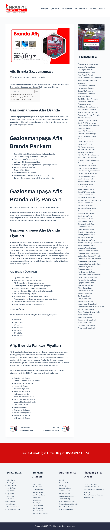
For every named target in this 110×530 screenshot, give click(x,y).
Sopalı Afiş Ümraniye (85, 128)
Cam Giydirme (66, 8)
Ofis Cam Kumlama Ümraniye (88, 160)
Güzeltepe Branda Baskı (86, 224)
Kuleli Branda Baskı (85, 211)
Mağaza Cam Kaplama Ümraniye (89, 256)
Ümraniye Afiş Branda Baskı (88, 64)
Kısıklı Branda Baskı (85, 216)
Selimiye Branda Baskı (86, 189)
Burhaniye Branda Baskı (86, 235)
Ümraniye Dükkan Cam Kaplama (89, 259)
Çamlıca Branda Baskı (86, 229)
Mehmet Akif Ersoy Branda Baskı (89, 200)
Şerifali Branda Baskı (85, 293)
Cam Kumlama (79, 8)
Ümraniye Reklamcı (85, 269)
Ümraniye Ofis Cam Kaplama (88, 253)
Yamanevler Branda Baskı (87, 280)
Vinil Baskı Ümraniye (85, 96)
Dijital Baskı (54, 8)
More (100, 8)
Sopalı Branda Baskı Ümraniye (88, 126)
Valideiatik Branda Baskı (86, 181)
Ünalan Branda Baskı (85, 184)
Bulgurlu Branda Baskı (85, 237)
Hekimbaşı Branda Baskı (86, 325)
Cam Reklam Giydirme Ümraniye (89, 171)
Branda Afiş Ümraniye (85, 91)
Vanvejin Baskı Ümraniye (86, 152)
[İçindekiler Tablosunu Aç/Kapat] (35, 91)
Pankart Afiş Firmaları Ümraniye (89, 115)
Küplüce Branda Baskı (85, 203)
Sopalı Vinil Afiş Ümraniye (87, 123)
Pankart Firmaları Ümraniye (87, 120)
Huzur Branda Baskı (85, 323)
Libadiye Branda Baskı (86, 179)
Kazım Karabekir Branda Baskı (89, 312)
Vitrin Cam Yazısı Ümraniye (87, 157)
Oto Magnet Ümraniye (85, 70)
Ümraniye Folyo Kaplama (87, 248)
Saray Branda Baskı (85, 299)
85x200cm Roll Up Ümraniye (88, 107)
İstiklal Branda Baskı (85, 315)
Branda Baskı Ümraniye (86, 94)
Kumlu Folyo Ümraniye (86, 163)
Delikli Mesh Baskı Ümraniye (88, 99)
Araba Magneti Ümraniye (86, 72)
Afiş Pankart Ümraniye (86, 139)
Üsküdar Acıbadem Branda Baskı (89, 275)
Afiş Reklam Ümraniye (86, 147)
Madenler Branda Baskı (86, 309)
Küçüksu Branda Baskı (86, 205)
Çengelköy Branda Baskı (86, 232)
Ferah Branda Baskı (85, 227)
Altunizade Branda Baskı (86, 272)
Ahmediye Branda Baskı (86, 245)
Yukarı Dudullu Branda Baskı (88, 277)
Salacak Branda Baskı (85, 195)
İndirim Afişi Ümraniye (85, 131)
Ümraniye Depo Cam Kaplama (88, 251)
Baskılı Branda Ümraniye (86, 149)
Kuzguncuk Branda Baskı (87, 208)
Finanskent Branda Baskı (86, 328)
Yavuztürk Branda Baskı (86, 176)
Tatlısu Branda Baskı (85, 288)
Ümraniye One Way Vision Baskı (89, 264)
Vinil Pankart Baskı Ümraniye (88, 112)
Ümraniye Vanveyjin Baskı (87, 261)
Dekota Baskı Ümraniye (86, 86)
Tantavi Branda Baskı (85, 291)
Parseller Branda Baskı (86, 301)
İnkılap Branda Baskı (85, 317)
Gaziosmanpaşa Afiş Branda (22, 94)
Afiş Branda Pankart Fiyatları (22, 99)
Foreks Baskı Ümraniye (86, 88)
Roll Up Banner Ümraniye (87, 109)
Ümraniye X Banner (85, 104)
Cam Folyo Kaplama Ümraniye (88, 168)
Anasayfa (44, 8)
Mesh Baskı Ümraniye (86, 102)
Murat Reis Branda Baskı (86, 197)
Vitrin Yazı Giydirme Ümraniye (88, 155)
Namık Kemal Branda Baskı (87, 304)
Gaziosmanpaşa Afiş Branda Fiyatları (25, 97)
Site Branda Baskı (84, 296)
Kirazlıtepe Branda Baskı (86, 213)
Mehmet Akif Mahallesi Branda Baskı (91, 307)
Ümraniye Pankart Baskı (86, 67)
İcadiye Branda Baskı (85, 221)
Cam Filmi (92, 8)
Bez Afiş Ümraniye (84, 117)
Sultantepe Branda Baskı (86, 187)
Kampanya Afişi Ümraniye (87, 133)
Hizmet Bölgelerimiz (38, 77)
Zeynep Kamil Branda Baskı (87, 173)
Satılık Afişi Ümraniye (85, 144)
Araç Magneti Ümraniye (86, 75)
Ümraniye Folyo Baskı (85, 267)
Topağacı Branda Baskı (86, 283)
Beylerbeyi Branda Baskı (86, 240)
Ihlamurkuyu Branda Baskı (87, 320)
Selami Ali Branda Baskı (86, 192)
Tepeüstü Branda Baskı (86, 285)
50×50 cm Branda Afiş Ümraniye (89, 78)
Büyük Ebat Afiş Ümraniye (87, 136)
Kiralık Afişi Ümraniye (85, 141)
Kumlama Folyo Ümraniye (87, 165)
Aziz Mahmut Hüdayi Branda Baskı (90, 243)
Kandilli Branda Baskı (85, 219)
